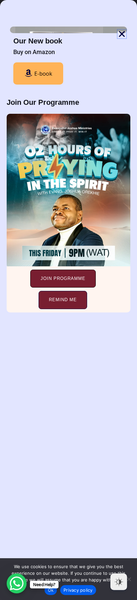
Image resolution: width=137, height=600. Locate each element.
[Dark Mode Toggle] (118, 581)
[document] (68, 300)
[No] (128, 579)
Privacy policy (78, 590)
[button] (122, 34)
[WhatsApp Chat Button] (17, 583)
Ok (51, 590)
